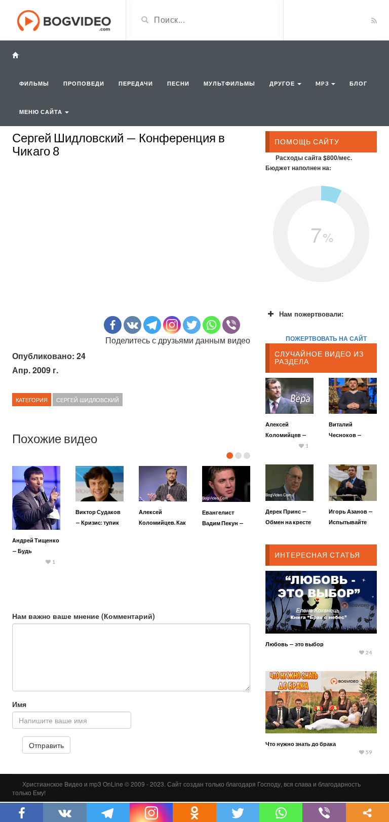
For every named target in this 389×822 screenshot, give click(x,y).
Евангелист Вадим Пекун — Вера (223, 523)
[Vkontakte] (132, 325)
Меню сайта (41, 111)
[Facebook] (113, 325)
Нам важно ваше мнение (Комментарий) (83, 616)
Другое (282, 83)
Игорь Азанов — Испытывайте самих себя (351, 522)
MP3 (323, 83)
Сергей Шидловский (87, 400)
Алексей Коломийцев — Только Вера (285, 435)
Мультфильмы (229, 83)
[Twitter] (192, 325)
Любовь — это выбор (294, 644)
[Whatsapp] (211, 325)
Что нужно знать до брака (300, 743)
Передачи (136, 83)
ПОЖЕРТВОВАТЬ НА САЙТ (326, 338)
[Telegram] (152, 325)
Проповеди (83, 83)
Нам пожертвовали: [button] (311, 314)
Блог (358, 83)
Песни (178, 83)
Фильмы (34, 83)
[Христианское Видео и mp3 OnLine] (65, 19)
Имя (19, 704)
